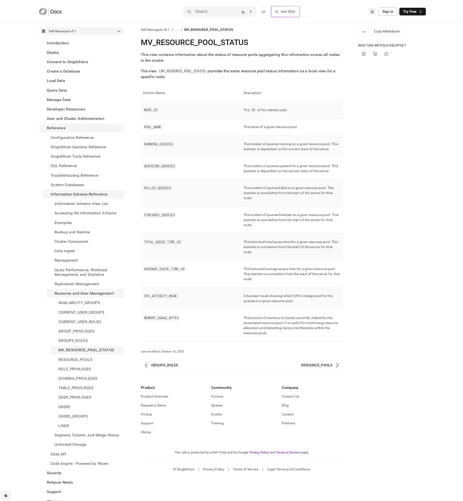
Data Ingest (64, 251)
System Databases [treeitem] (67, 185)
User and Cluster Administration (75, 118)
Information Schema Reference (79, 194)
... (177, 30)
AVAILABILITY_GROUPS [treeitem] (79, 303)
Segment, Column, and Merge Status (86, 435)
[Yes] (363, 54)
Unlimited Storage (70, 444)
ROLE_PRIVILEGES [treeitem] (74, 369)
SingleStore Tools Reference (76, 156)
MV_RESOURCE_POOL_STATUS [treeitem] (86, 350)
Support (54, 492)
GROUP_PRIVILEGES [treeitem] (76, 331)
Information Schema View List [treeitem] (81, 203)
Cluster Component (71, 241)
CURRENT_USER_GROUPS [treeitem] (81, 312)
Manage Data (59, 99)
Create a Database (63, 71)
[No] (375, 54)
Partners (288, 423)
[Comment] (386, 54)
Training (217, 423)
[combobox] (372, 11)
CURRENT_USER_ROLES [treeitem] (79, 321)
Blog (285, 405)
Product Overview (154, 396)
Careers (288, 414)
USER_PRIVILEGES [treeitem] (74, 397)
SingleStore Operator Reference (78, 147)
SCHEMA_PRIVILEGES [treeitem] (77, 378)
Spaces (217, 405)
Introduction (58, 43)
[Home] (50, 11)
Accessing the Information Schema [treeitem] (85, 213)
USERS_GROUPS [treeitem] (73, 416)
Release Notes (60, 482)
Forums (217, 396)
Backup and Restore (72, 232)
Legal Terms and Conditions (288, 469)
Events (216, 414)
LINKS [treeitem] (63, 425)
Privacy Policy (259, 452)
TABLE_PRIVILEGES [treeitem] (75, 388)
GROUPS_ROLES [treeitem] (73, 341)
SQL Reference (64, 166)
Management (66, 260)
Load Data (56, 81)
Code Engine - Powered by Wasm (80, 463)
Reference (56, 128)
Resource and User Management (84, 293)
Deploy (53, 52)
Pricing (146, 414)
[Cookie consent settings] (6, 495)
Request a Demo (153, 405)
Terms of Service (288, 452)
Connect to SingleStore (67, 62)
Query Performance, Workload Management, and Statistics (80, 272)
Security (54, 473)
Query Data (57, 90)
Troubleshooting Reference (74, 175)
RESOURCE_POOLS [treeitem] (75, 359)
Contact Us (290, 396)
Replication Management (76, 284)
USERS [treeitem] (64, 407)
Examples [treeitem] (63, 222)
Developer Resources (66, 109)
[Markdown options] (364, 31)
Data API (58, 454)
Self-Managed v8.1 (155, 30)
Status (146, 432)
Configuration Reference (72, 137)
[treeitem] (81, 43)
